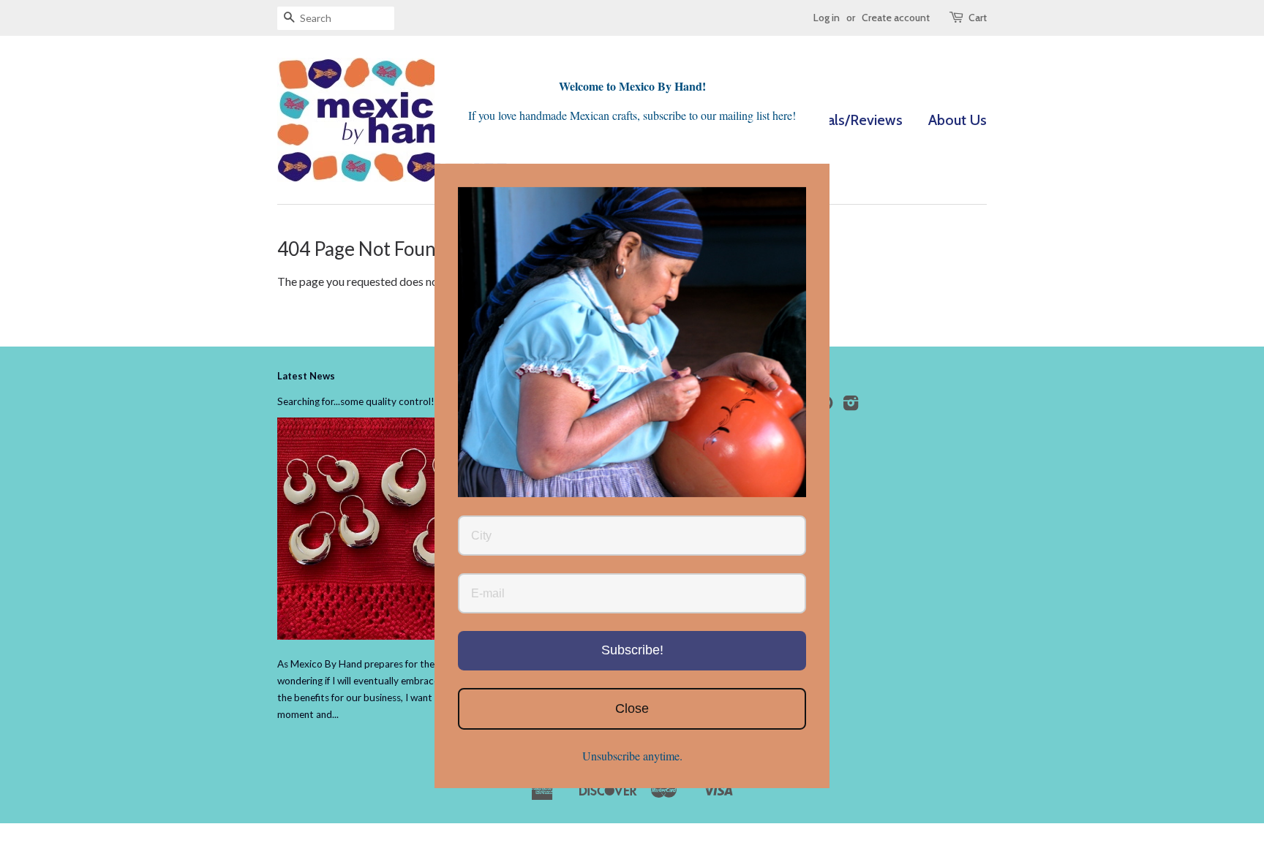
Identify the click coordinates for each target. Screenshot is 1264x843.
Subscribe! (632, 649)
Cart (977, 17)
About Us (957, 120)
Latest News (306, 376)
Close (632, 707)
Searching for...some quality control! (355, 401)
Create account (896, 17)
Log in (826, 17)
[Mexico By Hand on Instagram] (851, 406)
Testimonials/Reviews (833, 120)
